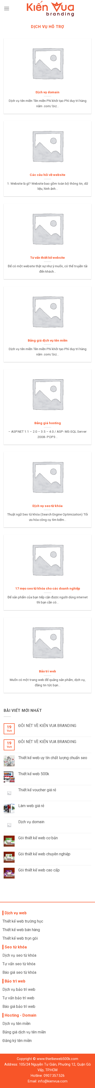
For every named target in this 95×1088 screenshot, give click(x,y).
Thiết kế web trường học (22, 921)
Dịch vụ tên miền (16, 1023)
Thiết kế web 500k (33, 774)
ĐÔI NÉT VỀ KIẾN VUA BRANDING (47, 725)
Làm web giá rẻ (31, 805)
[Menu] (7, 8)
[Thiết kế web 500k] (50, 8)
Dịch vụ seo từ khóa (19, 955)
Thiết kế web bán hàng (21, 929)
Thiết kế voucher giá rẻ (37, 790)
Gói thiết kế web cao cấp (39, 870)
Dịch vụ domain (31, 822)
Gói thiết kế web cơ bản (38, 838)
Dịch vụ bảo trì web (18, 989)
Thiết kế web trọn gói (20, 938)
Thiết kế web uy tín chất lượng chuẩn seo (52, 757)
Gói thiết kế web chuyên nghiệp (44, 854)
